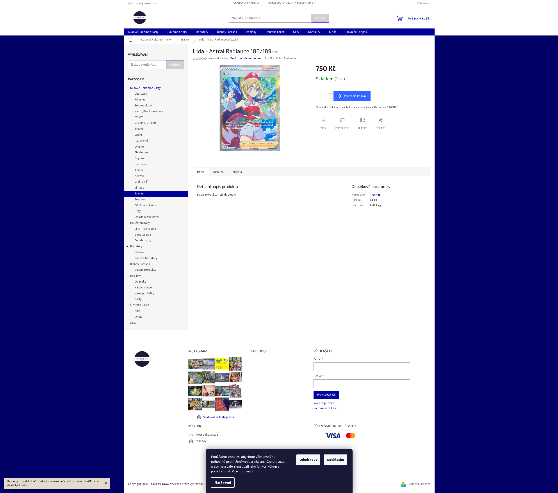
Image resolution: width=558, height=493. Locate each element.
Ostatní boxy (143, 240)
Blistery (140, 252)
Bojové (139, 158)
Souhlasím (335, 459)
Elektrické (141, 152)
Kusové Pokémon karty (145, 88)
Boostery (136, 246)
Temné (139, 170)
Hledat (320, 18)
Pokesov (201, 441)
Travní (139, 129)
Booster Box (143, 235)
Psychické (141, 141)
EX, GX (139, 117)
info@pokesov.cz (206, 435)
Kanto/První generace (149, 111)
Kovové (140, 176)
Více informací (242, 471)
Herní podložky (144, 293)
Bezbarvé (141, 164)
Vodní (138, 135)
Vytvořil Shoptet (419, 484)
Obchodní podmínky (246, 3)
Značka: (280, 58)
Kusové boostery (146, 258)
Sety (138, 211)
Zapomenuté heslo (326, 408)
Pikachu (140, 99)
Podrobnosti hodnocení (245, 59)
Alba (137, 311)
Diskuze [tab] (218, 172)
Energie (140, 199)
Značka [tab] (237, 172)
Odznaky (140, 281)
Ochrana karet (139, 305)
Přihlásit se (326, 394)
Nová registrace (324, 403)
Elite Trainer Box (145, 229)
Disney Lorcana (140, 264)
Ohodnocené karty (147, 217)
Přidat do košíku (355, 96)
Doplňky (135, 276)
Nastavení (223, 482)
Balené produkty (145, 270)
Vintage (139, 188)
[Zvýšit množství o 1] (331, 93)
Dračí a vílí (141, 182)
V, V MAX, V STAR (145, 123)
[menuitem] (143, 31)
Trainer (139, 193)
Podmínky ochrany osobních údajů (292, 3)
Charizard (141, 94)
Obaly (138, 317)
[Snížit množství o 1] (331, 98)
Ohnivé (139, 147)
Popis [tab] (201, 172)
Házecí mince (143, 287)
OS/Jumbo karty (145, 205)
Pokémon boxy (140, 223)
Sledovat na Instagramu (218, 417)
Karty (138, 299)
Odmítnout (308, 459)
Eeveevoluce (143, 105)
